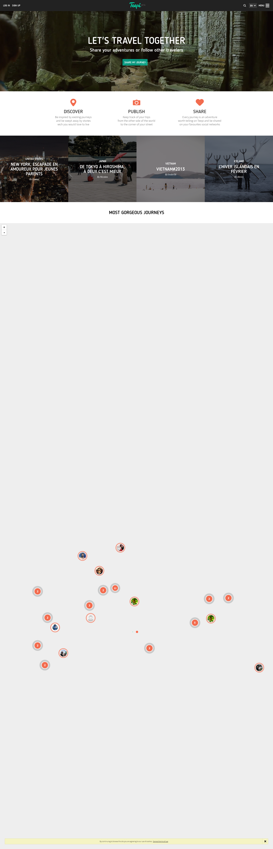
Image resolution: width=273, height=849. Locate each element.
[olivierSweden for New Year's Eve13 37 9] (120, 548)
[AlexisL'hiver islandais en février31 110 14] (82, 556)
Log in (6, 5)
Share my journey (135, 62)
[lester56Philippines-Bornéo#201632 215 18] (211, 619)
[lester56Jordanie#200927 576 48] (134, 601)
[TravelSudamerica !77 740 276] (55, 627)
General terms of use (160, 841)
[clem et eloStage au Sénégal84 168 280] (91, 618)
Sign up (16, 5)
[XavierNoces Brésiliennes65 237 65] (63, 653)
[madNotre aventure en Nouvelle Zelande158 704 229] (259, 668)
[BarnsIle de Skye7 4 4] (99, 571)
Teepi (136, 5)
